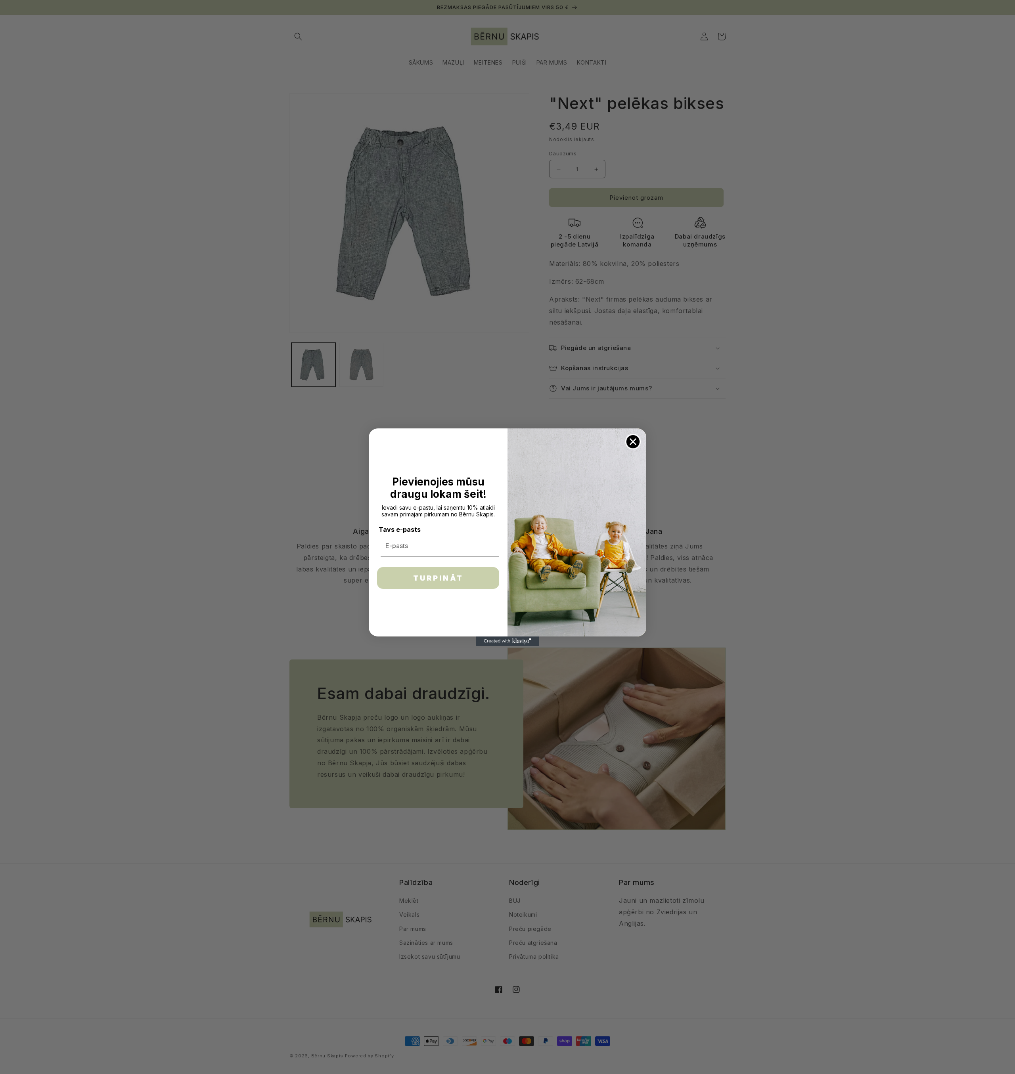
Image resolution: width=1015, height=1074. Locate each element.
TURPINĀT (438, 578)
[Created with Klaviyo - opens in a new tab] (507, 641)
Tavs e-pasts (400, 529)
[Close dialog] (633, 442)
